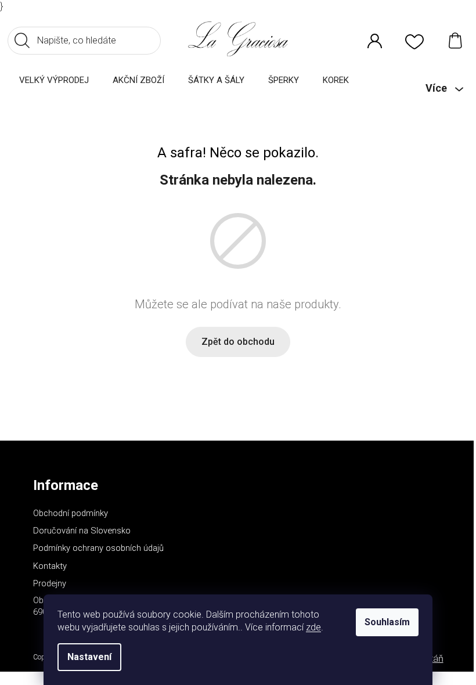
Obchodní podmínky (70, 513)
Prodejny (49, 583)
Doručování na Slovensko (82, 530)
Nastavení (89, 656)
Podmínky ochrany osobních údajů (98, 548)
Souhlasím (387, 622)
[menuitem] (54, 79)
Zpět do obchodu (238, 341)
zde (313, 627)
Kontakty (50, 566)
